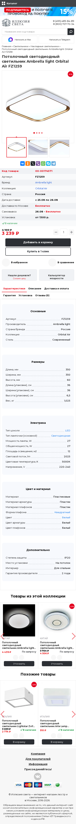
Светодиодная (60, 435)
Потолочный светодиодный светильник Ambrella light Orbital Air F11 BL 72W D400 (56, 645)
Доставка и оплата (56, 288)
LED (67, 430)
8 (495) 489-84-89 (63, 20)
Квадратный (62, 512)
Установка (25, 295)
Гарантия (9, 295)
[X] (33, 163)
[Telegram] (53, 163)
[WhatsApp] (43, 163)
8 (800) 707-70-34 (63, 23)
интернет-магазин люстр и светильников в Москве (46, 797)
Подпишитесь (17, 10)
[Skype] (48, 163)
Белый (66, 517)
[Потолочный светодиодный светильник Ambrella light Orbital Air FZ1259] (38, 107)
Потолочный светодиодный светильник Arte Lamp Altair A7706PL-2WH (53, 723)
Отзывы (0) (42, 295)
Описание (34, 288)
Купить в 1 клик (38, 251)
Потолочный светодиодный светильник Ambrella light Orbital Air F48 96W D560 (18, 645)
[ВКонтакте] (22, 163)
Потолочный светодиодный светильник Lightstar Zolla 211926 (18, 723)
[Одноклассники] (27, 163)
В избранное (19, 262)
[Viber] (38, 163)
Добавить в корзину (38, 242)
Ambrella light (43, 182)
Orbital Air (41, 188)
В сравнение (66, 262)
